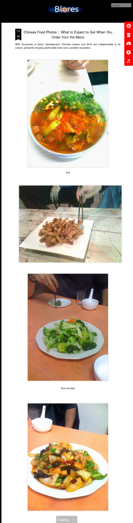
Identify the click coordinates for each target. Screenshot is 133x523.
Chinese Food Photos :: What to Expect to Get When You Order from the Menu (68, 34)
